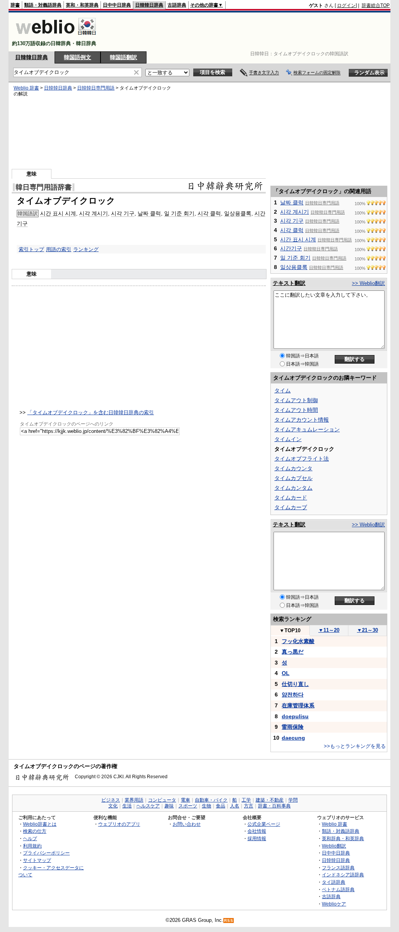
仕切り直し (295, 684)
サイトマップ (37, 860)
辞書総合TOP (376, 5)
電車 (185, 800)
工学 (246, 800)
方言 (248, 806)
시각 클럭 (209, 213)
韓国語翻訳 (123, 57)
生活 (127, 806)
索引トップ (31, 249)
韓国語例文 (77, 57)
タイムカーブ (290, 507)
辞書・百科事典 (274, 806)
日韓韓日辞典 (149, 5)
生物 (206, 806)
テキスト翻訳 (289, 283)
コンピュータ (162, 800)
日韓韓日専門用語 (96, 88)
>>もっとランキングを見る (355, 746)
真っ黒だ (293, 652)
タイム (282, 390)
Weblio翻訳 (334, 845)
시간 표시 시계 (58, 213)
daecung (293, 738)
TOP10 (289, 630)
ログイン (346, 5)
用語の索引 (58, 249)
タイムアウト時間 (296, 410)
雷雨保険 (293, 727)
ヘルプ (30, 838)
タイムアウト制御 (296, 400)
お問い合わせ (187, 823)
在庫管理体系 (298, 705)
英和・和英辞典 (82, 5)
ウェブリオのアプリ (119, 823)
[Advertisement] (248, 31)
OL (286, 673)
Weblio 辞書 (26, 88)
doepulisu (295, 716)
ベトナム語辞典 (338, 889)
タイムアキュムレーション (307, 429)
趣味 (169, 806)
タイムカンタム (293, 488)
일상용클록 (237, 213)
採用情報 (256, 838)
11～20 (328, 630)
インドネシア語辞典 (343, 874)
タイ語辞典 (333, 882)
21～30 (367, 630)
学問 (293, 800)
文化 (113, 806)
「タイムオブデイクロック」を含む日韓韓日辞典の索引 (90, 412)
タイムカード (290, 497)
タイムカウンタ (293, 468)
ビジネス (110, 800)
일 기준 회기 (179, 213)
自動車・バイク (211, 800)
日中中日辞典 (117, 5)
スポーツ (187, 806)
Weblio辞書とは (39, 823)
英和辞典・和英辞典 (343, 838)
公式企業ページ (263, 823)
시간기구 (291, 248)
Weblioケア (334, 903)
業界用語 (134, 800)
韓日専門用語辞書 (44, 187)
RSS (228, 920)
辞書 (15, 5)
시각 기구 (122, 213)
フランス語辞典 (338, 867)
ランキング (86, 249)
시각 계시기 (93, 213)
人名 (234, 806)
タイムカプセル (293, 478)
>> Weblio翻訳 (368, 283)
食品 (220, 806)
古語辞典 (177, 5)
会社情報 (256, 831)
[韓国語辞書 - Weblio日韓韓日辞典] (56, 37)
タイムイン (288, 439)
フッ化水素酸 (298, 641)
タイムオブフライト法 (301, 458)
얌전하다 (293, 694)
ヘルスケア (148, 806)
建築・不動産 (270, 800)
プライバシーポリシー (46, 852)
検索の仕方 (34, 831)
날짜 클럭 (149, 213)
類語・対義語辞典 (43, 5)
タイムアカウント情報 (301, 420)
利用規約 (32, 845)
